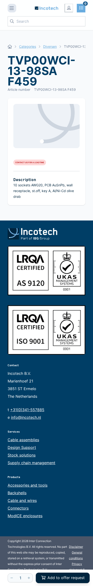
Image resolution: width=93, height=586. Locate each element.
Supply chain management (31, 462)
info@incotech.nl (26, 417)
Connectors (18, 508)
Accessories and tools (27, 485)
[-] (12, 578)
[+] (29, 578)
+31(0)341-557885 (27, 409)
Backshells (17, 492)
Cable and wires (22, 500)
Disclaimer (76, 546)
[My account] (68, 8)
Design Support (22, 447)
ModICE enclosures (25, 515)
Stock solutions (22, 455)
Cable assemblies (23, 439)
